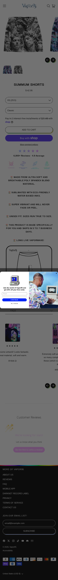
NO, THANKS (14, 303)
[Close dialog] (56, 273)
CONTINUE (14, 300)
